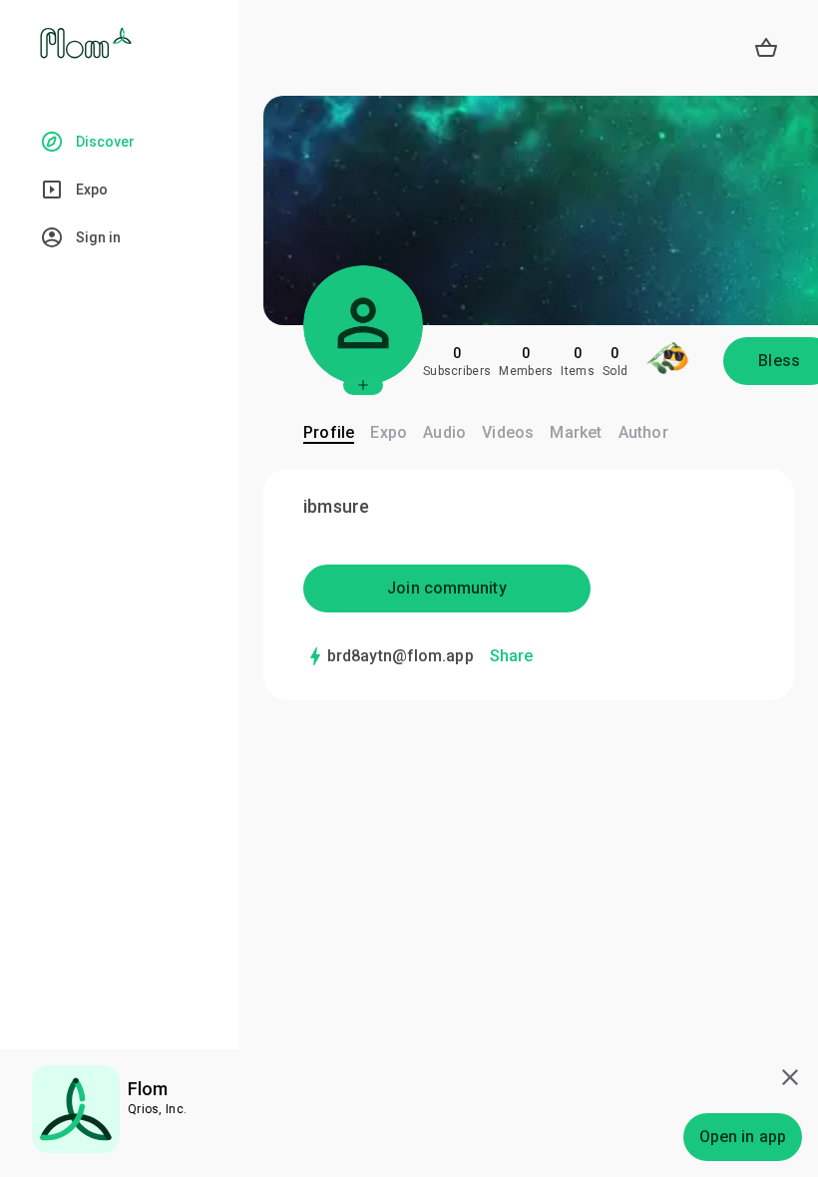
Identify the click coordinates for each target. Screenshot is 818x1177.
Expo (388, 432)
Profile (328, 432)
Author (643, 432)
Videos (508, 432)
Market (576, 432)
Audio (444, 432)
